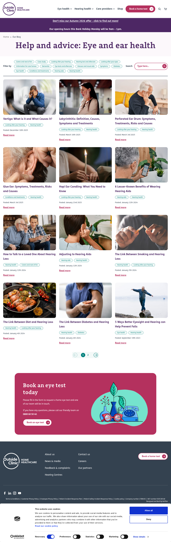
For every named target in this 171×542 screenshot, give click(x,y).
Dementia (45, 66)
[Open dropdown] (159, 9)
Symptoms (104, 66)
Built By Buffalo (162, 501)
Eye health (20, 71)
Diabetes (117, 66)
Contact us (84, 454)
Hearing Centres (53, 475)
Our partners (85, 468)
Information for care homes (26, 66)
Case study (42, 62)
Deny (148, 519)
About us (50, 454)
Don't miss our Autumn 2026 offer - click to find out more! (85, 21)
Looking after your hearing (61, 62)
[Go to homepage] (16, 8)
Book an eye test (35, 422)
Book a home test (138, 9)
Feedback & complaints (57, 468)
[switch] (77, 537)
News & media (53, 461)
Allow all (149, 510)
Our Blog (17, 37)
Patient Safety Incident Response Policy (98, 499)
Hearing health (74, 71)
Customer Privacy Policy (30, 499)
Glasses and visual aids (86, 66)
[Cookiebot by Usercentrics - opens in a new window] (17, 537)
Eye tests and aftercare (63, 66)
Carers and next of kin (24, 62)
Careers (82, 461)
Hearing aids (59, 71)
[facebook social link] (4, 493)
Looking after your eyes (109, 62)
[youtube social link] (19, 493)
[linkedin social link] (9, 493)
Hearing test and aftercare (85, 62)
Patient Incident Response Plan (70, 499)
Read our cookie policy (46, 526)
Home (6, 37)
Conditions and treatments (39, 71)
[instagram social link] (14, 493)
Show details (139, 537)
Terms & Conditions (13, 499)
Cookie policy (119, 499)
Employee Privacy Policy (49, 499)
